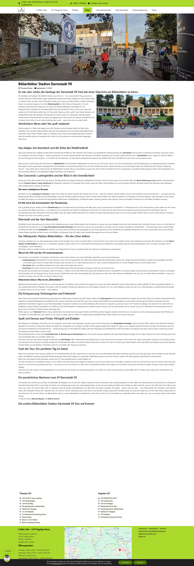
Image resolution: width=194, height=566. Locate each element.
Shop (87, 10)
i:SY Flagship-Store (59, 10)
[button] (7, 559)
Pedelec (75, 10)
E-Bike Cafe (42, 10)
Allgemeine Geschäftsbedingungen (152, 531)
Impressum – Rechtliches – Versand (152, 528)
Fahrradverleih (121, 10)
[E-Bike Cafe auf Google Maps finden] (98, 544)
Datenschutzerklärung (147, 534)
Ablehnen (140, 563)
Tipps (154, 10)
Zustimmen (125, 563)
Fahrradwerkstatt (103, 10)
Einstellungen (56, 564)
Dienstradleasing (139, 10)
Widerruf (142, 536)
